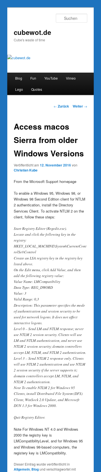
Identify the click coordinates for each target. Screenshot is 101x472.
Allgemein (22, 469)
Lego (19, 89)
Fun (33, 78)
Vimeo (71, 78)
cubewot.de (32, 32)
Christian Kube (26, 170)
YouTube (51, 78)
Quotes (36, 89)
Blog (18, 78)
